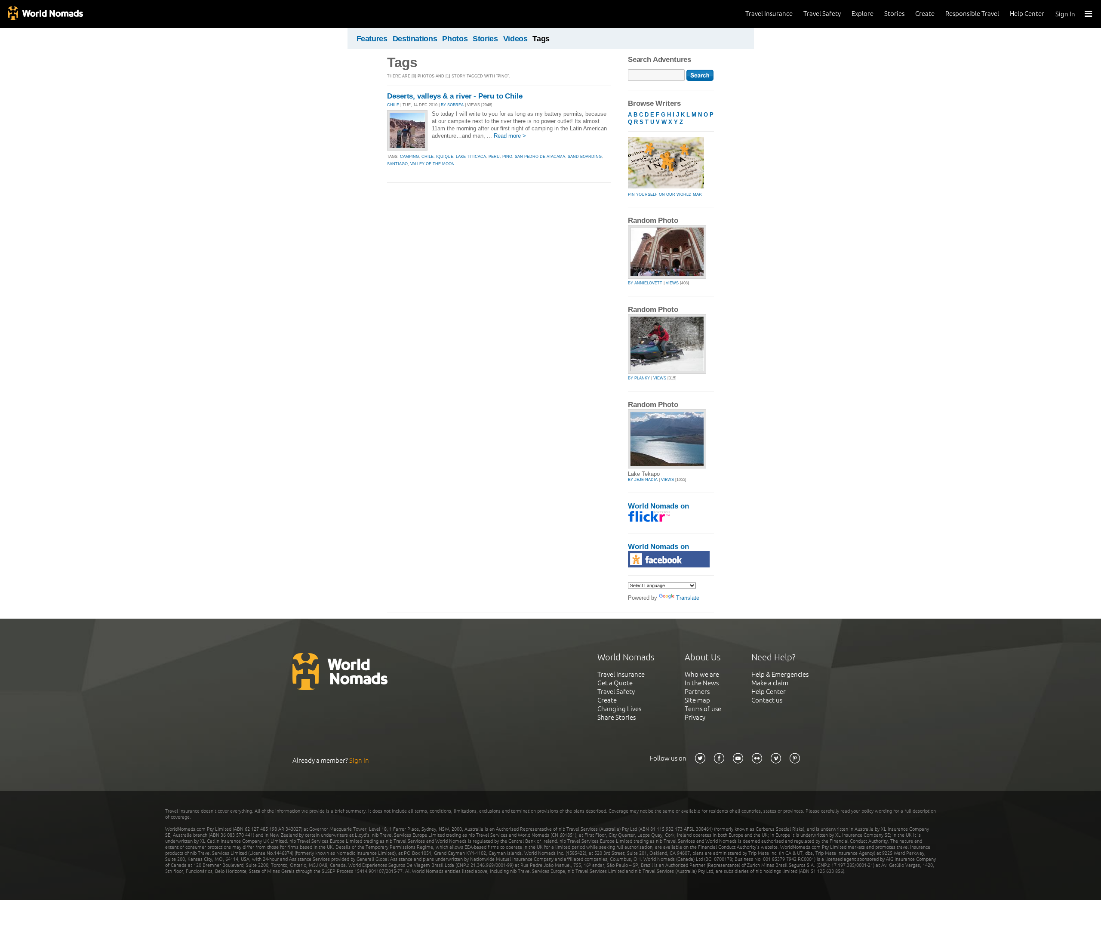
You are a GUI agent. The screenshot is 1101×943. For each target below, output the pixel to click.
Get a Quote (615, 683)
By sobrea (452, 105)
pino (507, 156)
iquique (444, 156)
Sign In (1065, 14)
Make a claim (769, 683)
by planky (639, 378)
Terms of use (703, 708)
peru (494, 156)
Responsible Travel (972, 13)
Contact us (766, 700)
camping (409, 156)
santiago (397, 164)
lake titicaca (471, 156)
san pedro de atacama (540, 156)
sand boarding (585, 156)
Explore (862, 13)
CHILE (393, 105)
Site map (697, 700)
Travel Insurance (769, 13)
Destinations (415, 38)
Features (372, 38)
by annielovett (645, 283)
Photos (454, 38)
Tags (541, 38)
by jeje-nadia (643, 480)
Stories (894, 13)
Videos (515, 38)
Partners (697, 691)
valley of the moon (432, 164)
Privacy (695, 717)
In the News (702, 683)
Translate (687, 598)
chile (427, 156)
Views (672, 283)
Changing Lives (619, 708)
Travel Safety (822, 13)
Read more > (510, 136)
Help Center (1027, 13)
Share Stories (616, 717)
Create (925, 13)
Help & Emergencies (780, 674)
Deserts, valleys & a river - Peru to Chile (455, 96)
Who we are (702, 674)
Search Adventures (659, 59)
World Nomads (45, 14)
